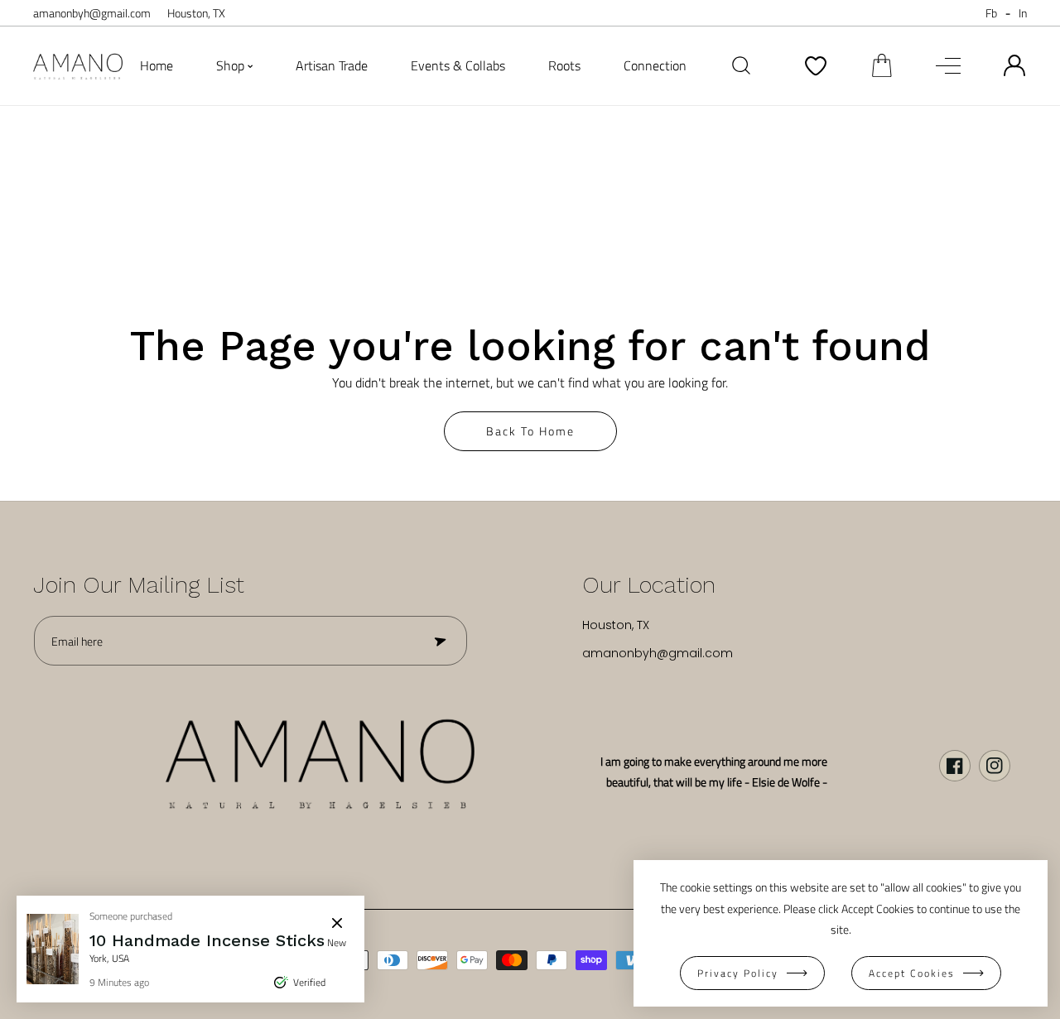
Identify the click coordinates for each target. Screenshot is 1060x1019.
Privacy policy (737, 973)
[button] (882, 65)
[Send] (439, 640)
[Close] (337, 923)
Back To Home (530, 431)
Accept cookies (912, 973)
